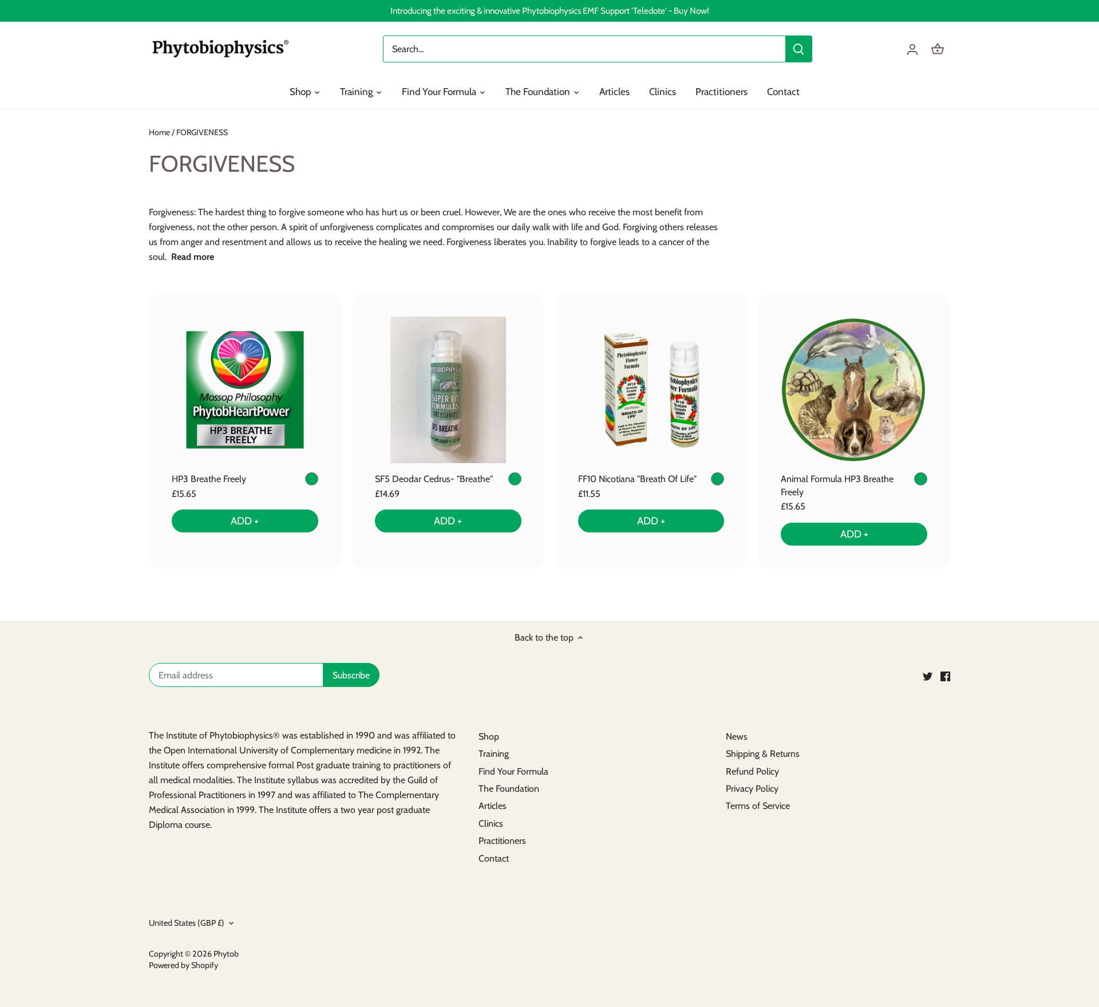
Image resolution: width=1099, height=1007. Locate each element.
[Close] (1060, 861)
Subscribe (1020, 948)
